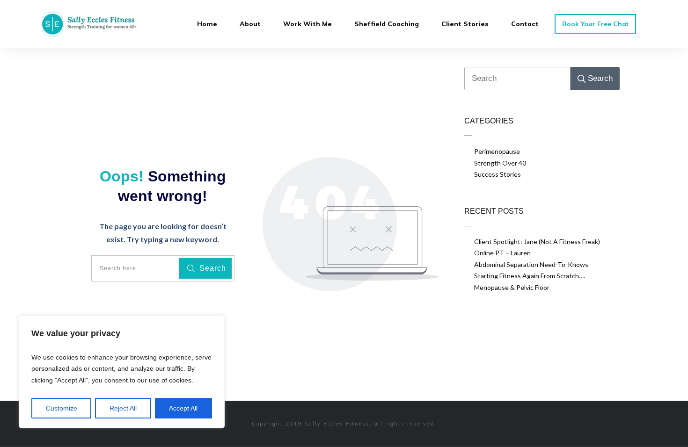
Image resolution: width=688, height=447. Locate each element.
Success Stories (497, 174)
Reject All (123, 408)
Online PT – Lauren (502, 253)
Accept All (183, 408)
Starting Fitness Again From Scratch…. (529, 276)
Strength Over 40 (500, 163)
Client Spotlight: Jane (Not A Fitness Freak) (537, 241)
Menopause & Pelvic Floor (511, 287)
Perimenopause (497, 151)
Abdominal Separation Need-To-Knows (531, 264)
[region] (122, 372)
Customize (61, 408)
